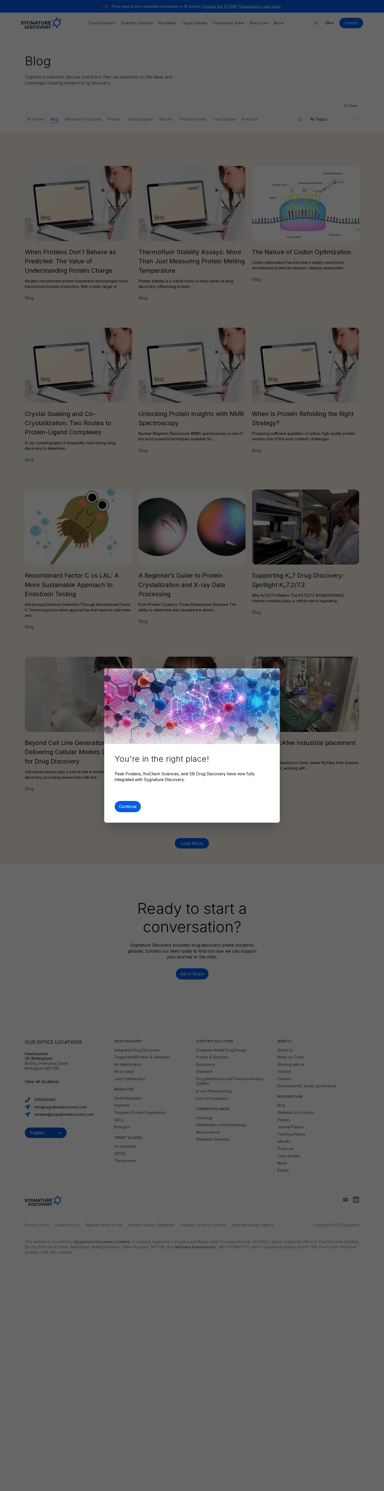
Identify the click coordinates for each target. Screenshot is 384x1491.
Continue (128, 806)
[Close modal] (270, 678)
